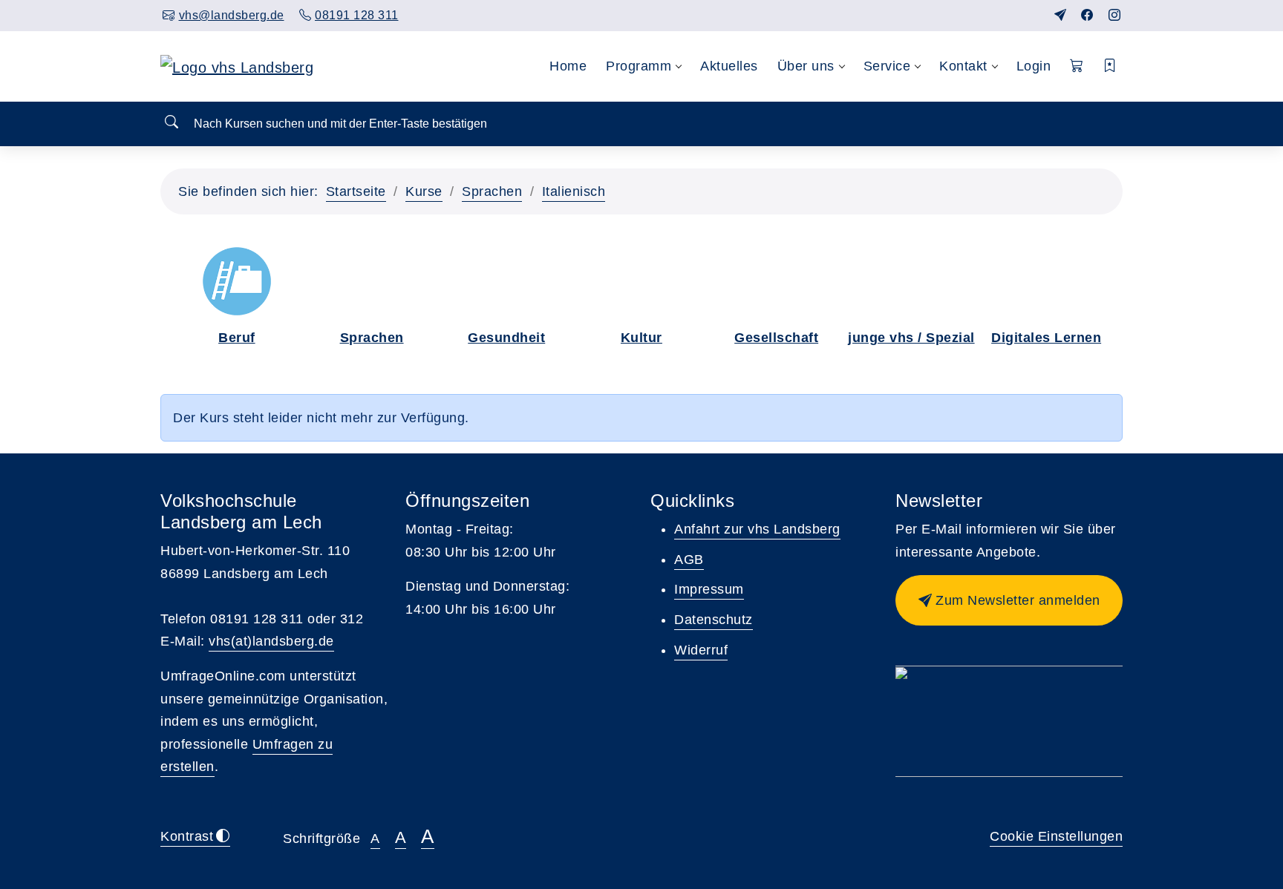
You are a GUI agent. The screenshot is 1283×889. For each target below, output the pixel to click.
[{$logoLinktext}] (236, 66)
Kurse (424, 191)
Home (568, 66)
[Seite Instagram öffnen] (1114, 15)
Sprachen (492, 191)
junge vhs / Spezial (911, 337)
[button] (1077, 66)
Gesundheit (506, 337)
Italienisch (574, 191)
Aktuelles (729, 66)
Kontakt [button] (963, 66)
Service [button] (887, 66)
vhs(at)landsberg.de (271, 641)
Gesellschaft (776, 337)
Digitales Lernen (1046, 337)
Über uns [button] (806, 66)
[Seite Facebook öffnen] (1087, 15)
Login (1033, 66)
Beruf (236, 337)
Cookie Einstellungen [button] (1056, 836)
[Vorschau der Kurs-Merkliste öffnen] (1110, 66)
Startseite (356, 191)
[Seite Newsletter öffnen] (1060, 15)
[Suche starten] (171, 122)
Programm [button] (638, 66)
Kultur (641, 337)
